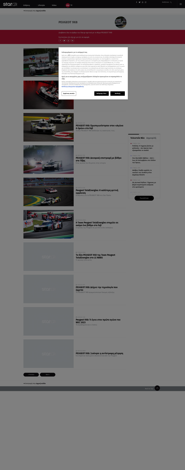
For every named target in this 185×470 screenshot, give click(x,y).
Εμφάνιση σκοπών (69, 93)
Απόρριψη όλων (101, 93)
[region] (93, 73)
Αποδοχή (117, 93)
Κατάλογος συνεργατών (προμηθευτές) (73, 86)
